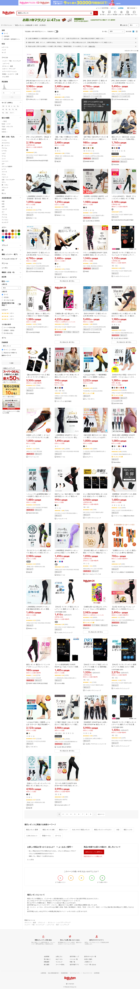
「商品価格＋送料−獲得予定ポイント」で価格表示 (39, 31)
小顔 (117, 829)
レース (4, 169)
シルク (4, 153)
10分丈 (4, 129)
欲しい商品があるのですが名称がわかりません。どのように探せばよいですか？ (52, 851)
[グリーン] (19, 234)
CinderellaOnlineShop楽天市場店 (38, 160)
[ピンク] (3, 234)
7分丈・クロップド (7, 126)
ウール (4, 156)
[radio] (2, 33)
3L (18, 106)
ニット (4, 158)
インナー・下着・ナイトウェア (34, 925)
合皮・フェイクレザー (8, 179)
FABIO (87, 271)
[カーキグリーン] (19, 231)
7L (13, 109)
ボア (3, 164)
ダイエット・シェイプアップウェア (59, 922)
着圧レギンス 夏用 (32, 829)
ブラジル (4, 214)
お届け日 (4, 291)
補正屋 (59, 105)
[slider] (2, 89)
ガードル (58, 835)
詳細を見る (92, 46)
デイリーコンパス (33, 457)
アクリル (4, 148)
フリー (12, 113)
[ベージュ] (15, 231)
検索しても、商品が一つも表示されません (41, 856)
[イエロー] (15, 234)
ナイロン (4, 140)
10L (7, 113)
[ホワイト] (9, 231)
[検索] (96, 13)
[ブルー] (3, 237)
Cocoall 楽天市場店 (34, 332)
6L (9, 109)
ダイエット (41, 922)
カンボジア (5, 222)
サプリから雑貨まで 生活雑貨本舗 (124, 572)
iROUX (116, 625)
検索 (12, 97)
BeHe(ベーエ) (32, 218)
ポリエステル (6, 143)
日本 (3, 204)
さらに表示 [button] (5, 76)
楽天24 (59, 335)
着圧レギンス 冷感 (48, 829)
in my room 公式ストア (63, 805)
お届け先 (4, 284)
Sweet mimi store (33, 513)
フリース (4, 172)
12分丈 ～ (5, 132)
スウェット (5, 187)
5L (6, 109)
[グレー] (6, 231)
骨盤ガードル (46, 835)
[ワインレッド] (6, 234)
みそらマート (89, 457)
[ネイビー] (6, 237)
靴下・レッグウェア (62, 925)
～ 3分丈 (4, 121)
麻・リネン (5, 185)
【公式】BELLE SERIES (92, 221)
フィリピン (5, 220)
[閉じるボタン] (136, 38)
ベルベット (5, 177)
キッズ (4, 52)
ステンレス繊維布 (7, 166)
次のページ (101, 814)
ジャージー (5, 161)
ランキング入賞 (61, 329)
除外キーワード (6, 355)
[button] (132, 8)
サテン (4, 182)
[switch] (19, 304)
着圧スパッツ (63, 829)
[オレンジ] (12, 234)
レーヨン (4, 151)
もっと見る (30, 859)
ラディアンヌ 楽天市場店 (64, 401)
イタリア (4, 209)
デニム (4, 174)
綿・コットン (6, 145)
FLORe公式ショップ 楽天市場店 (37, 99)
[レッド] (9, 234)
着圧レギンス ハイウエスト (103, 829)
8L (16, 109)
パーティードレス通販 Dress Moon (124, 516)
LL (14, 106)
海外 (8, 281)
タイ (3, 212)
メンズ (4, 50)
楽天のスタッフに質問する (93, 852)
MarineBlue (117, 462)
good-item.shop (118, 403)
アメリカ (4, 217)
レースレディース (62, 518)
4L (3, 109)
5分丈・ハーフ (6, 124)
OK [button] (108, 105)
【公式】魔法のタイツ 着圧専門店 (67, 277)
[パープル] (9, 237)
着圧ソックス (128, 829)
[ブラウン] (12, 231)
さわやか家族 (61, 683)
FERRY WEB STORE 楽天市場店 (38, 683)
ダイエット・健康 (30, 922)
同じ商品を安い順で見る (67, 281)
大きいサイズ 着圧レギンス (81, 829)
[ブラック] (3, 231)
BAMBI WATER (89, 161)
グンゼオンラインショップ (121, 276)
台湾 (3, 206)
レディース (5, 47)
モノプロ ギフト (90, 399)
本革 (3, 190)
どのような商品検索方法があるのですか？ (41, 853)
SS (3, 106)
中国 (3, 201)
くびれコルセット (32, 835)
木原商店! (31, 393)
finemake (116, 164)
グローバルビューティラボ (93, 574)
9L (3, 113)
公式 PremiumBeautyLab (121, 99)
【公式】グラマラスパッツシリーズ (95, 744)
